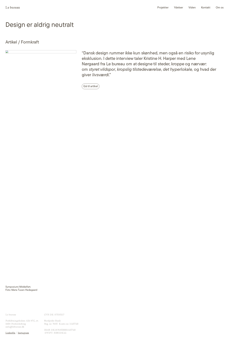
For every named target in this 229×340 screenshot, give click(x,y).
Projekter (163, 7)
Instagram (23, 333)
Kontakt (205, 7)
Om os (220, 7)
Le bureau (12, 7)
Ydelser (178, 7)
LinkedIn (10, 333)
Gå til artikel (90, 86)
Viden (192, 7)
